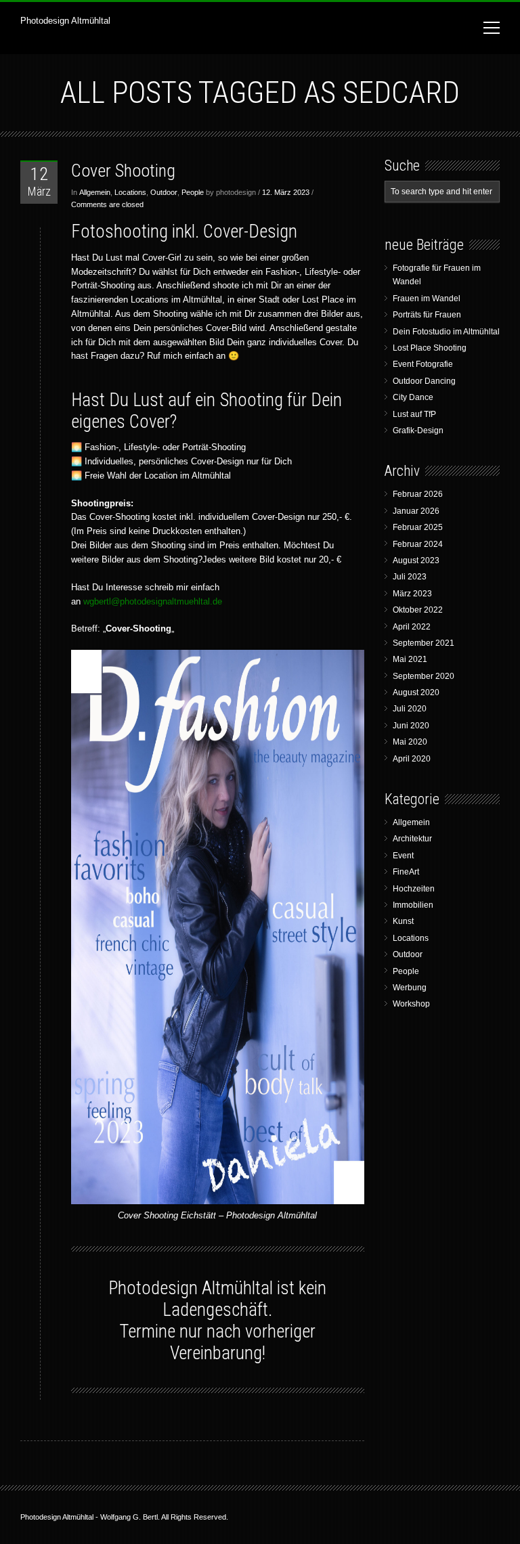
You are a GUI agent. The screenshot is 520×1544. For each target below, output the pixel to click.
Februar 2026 (418, 494)
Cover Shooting (123, 170)
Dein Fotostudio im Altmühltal (446, 331)
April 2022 (412, 627)
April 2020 (412, 759)
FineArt (406, 872)
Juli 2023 (410, 576)
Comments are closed (107, 204)
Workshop (411, 1004)
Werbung (410, 987)
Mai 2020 (410, 742)
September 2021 (423, 643)
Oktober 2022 (418, 610)
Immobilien (413, 905)
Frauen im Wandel (426, 298)
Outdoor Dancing (424, 381)
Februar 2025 (418, 527)
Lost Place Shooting (430, 348)
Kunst (403, 921)
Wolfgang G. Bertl (129, 1517)
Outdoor (163, 192)
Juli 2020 (410, 708)
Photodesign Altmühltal (65, 21)
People (192, 192)
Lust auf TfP (414, 414)
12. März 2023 (285, 192)
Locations (130, 192)
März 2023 (412, 593)
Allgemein (94, 192)
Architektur (412, 838)
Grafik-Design (418, 430)
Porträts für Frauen (427, 314)
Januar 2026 (416, 511)
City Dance (413, 397)
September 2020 (423, 676)
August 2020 (416, 692)
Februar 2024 (418, 544)
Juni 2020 (411, 725)
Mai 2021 (410, 659)
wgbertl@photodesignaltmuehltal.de (152, 601)
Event (403, 855)
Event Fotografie (423, 364)
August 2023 (416, 560)
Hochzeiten (414, 889)
